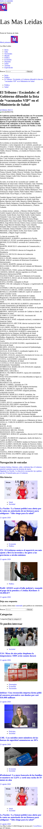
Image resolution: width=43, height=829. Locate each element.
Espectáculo (8, 68)
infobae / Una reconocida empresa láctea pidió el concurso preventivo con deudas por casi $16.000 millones (21, 695)
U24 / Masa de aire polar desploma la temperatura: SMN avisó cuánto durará (18, 654)
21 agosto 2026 (5, 518)
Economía (7, 60)
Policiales (12, 731)
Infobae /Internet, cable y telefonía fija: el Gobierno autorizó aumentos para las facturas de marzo (21, 468)
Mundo (6, 56)
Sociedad (12, 504)
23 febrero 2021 (6, 110)
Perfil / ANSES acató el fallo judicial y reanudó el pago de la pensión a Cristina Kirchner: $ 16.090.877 (21, 590)
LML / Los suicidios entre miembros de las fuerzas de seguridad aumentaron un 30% (19, 739)
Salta (6, 52)
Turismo (7, 66)
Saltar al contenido (6, 1)
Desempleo (13, 684)
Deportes (7, 62)
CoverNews (37, 826)
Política (7, 58)
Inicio (6, 50)
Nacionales (8, 54)
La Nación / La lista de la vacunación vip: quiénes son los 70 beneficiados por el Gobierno (21, 472)
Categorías (3, 619)
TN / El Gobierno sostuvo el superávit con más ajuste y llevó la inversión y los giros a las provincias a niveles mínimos (21, 552)
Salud (6, 64)
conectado (18, 606)
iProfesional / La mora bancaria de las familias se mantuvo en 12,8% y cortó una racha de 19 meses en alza (21, 777)
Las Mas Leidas (21, 21)
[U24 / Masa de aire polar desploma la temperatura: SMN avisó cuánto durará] (20, 645)
